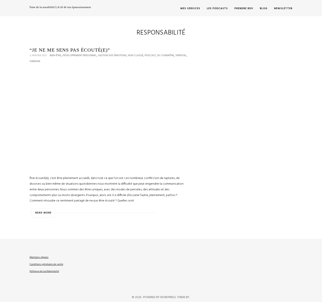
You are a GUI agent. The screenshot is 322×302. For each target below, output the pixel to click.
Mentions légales (39, 257)
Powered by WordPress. (160, 297)
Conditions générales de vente (46, 264)
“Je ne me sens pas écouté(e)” (70, 50)
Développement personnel (79, 55)
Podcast (150, 55)
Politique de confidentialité (44, 271)
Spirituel (181, 55)
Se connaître (165, 55)
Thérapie (35, 61)
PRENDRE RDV (243, 8)
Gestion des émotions (112, 55)
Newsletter (283, 8)
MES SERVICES (190, 8)
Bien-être (55, 55)
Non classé (135, 55)
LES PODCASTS (217, 8)
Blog (263, 8)
